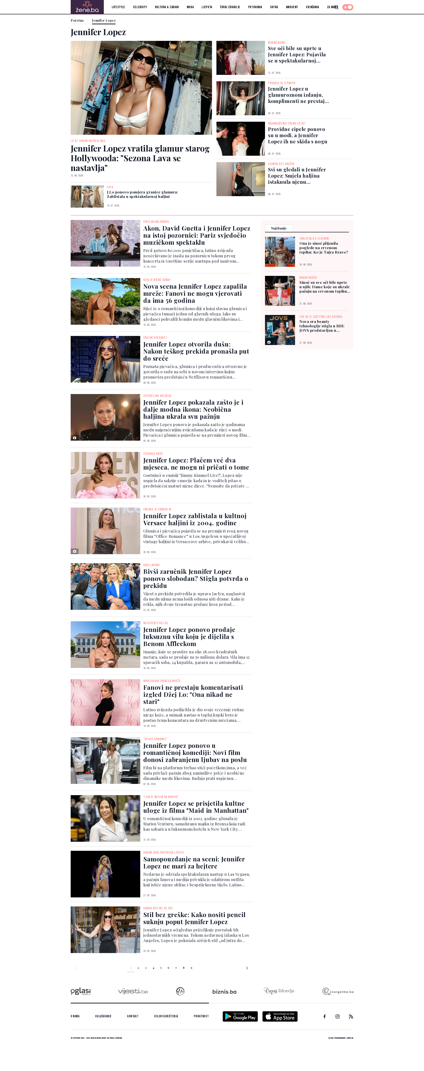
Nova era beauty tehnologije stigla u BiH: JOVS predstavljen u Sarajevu (322, 325)
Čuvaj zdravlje (230, 7)
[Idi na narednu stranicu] (247, 969)
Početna (77, 21)
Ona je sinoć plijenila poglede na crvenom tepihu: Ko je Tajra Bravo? (323, 247)
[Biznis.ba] (224, 991)
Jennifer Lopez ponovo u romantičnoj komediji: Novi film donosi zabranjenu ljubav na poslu (195, 752)
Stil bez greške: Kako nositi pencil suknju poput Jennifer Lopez (194, 918)
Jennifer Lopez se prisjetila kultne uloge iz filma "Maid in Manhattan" (196, 806)
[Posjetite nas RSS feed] (351, 1016)
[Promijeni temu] (347, 7)
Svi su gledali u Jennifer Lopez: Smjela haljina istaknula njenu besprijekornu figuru (297, 175)
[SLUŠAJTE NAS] (180, 991)
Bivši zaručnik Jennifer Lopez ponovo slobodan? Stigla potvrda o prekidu (195, 578)
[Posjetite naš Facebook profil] (325, 1016)
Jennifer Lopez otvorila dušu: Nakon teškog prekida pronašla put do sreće (196, 351)
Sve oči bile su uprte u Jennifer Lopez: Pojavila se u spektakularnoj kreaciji (297, 54)
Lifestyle (118, 7)
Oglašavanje (103, 1016)
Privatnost (201, 1016)
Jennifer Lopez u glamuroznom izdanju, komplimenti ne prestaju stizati (298, 94)
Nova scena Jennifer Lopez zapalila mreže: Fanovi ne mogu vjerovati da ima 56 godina (195, 293)
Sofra (274, 7)
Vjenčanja (312, 7)
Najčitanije (279, 228)
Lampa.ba (349, 1038)
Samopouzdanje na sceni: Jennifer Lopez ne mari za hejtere (194, 862)
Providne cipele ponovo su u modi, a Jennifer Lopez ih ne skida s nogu (297, 135)
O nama (75, 1016)
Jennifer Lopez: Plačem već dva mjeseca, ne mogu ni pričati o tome (196, 463)
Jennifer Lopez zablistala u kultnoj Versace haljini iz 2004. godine (194, 519)
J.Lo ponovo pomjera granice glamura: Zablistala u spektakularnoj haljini (142, 194)
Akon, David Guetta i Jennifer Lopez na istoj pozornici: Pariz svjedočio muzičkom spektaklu (196, 235)
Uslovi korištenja (166, 1016)
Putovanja (255, 7)
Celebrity (140, 7)
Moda (190, 7)
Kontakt (132, 1016)
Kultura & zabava (167, 7)
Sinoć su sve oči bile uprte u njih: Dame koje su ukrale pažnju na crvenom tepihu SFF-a (324, 286)
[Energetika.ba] (337, 991)
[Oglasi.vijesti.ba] (81, 991)
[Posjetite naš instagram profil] (337, 1016)
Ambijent (292, 7)
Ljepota (207, 7)
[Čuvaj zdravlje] (279, 991)
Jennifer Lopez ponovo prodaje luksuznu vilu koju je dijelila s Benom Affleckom (189, 636)
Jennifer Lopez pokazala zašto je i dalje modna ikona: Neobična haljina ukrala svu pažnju (193, 409)
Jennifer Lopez (103, 21)
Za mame (332, 7)
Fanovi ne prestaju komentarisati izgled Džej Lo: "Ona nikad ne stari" (193, 694)
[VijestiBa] (133, 991)
